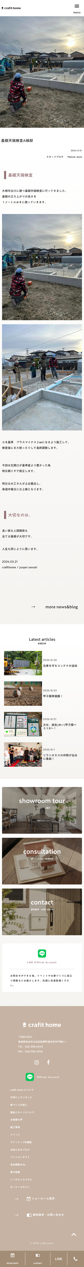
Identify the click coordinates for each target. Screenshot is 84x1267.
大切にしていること (21, 1097)
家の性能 (15, 1172)
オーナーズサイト (20, 1187)
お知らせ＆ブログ (20, 1149)
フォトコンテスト (20, 1157)
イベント (15, 1134)
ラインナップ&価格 (21, 1142)
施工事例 (15, 1127)
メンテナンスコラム (21, 1179)
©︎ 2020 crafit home (42, 1243)
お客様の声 (16, 1119)
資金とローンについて (22, 1112)
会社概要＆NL (17, 1164)
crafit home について (22, 1090)
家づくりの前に (18, 1105)
